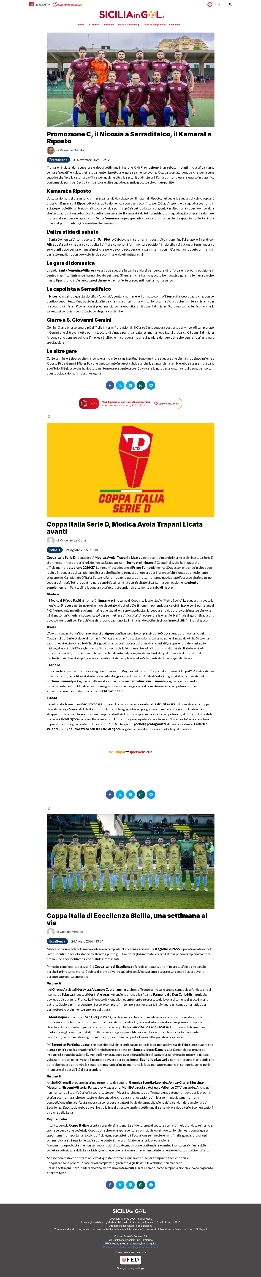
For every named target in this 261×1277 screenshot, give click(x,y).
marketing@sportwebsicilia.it (142, 1247)
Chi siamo (93, 24)
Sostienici (174, 24)
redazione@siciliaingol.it (142, 1243)
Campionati (108, 24)
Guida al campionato (154, 24)
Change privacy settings (130, 1268)
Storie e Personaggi (129, 24)
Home (81, 24)
